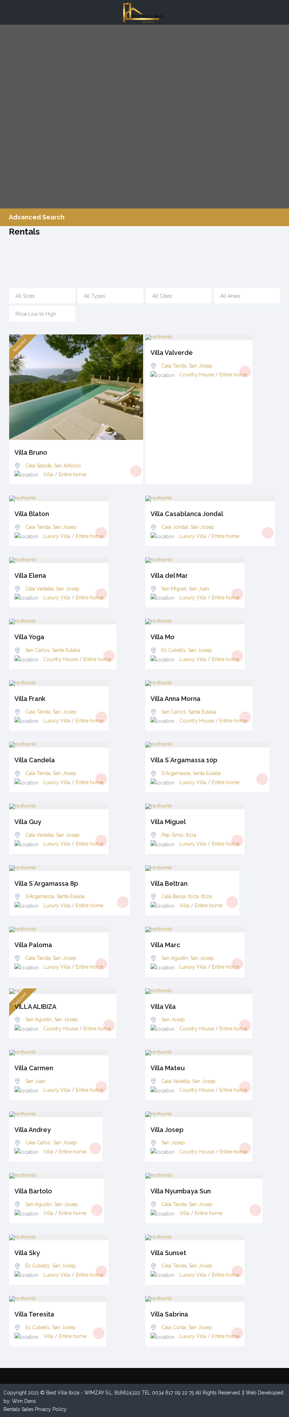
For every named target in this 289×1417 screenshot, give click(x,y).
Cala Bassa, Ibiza (180, 896)
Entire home (72, 474)
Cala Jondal (174, 527)
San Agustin (174, 958)
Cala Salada (38, 465)
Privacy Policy (51, 1409)
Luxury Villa (56, 536)
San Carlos (37, 650)
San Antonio (67, 465)
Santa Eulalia (66, 650)
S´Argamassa (175, 773)
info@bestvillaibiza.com (202, 256)
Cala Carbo (38, 1142)
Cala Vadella (39, 589)
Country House (196, 374)
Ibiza (191, 835)
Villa (48, 474)
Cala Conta (173, 1327)
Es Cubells (173, 650)
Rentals (12, 1409)
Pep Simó (172, 835)
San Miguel (173, 589)
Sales (27, 1409)
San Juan (199, 589)
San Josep (201, 366)
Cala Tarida (173, 366)
